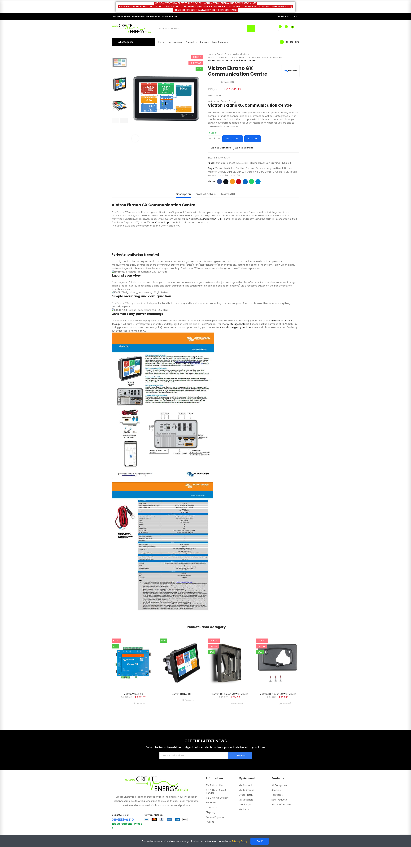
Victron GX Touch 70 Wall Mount (229, 694)
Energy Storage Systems (235, 324)
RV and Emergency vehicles (235, 327)
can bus (241, 171)
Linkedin (245, 181)
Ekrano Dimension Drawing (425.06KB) (271, 163)
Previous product (289, 57)
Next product (297, 57)
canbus (231, 171)
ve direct (278, 168)
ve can (259, 171)
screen (212, 175)
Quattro (240, 168)
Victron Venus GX (133, 694)
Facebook (219, 181)
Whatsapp (251, 181)
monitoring (265, 168)
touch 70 (234, 175)
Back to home (293, 57)
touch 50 (222, 175)
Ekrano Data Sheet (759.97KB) (231, 163)
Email (232, 181)
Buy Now (252, 138)
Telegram (258, 181)
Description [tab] (183, 194)
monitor (212, 171)
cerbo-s (269, 171)
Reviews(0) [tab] (227, 194)
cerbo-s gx (281, 171)
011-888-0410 (292, 42)
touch (293, 171)
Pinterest (238, 181)
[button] (283, 16)
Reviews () (227, 82)
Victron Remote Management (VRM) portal (206, 219)
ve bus (221, 171)
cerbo (250, 171)
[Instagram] (271, 16)
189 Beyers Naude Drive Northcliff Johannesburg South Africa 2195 (145, 16)
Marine (276, 320)
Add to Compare (221, 147)
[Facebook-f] (266, 16)
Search (251, 28)
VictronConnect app (158, 222)
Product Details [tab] (206, 194)
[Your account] (297, 28)
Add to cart (232, 138)
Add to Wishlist (244, 147)
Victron (219, 168)
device (288, 168)
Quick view (146, 654)
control (250, 168)
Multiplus (229, 168)
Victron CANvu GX (181, 694)
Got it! (260, 841)
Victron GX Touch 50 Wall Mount (278, 694)
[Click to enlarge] (135, 138)
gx (256, 168)
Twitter (225, 181)
